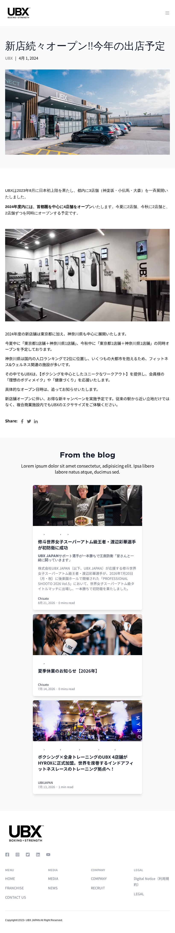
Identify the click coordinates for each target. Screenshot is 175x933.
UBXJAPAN (45, 782)
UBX (9, 58)
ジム (65, 533)
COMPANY (99, 878)
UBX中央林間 (70, 748)
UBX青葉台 (107, 748)
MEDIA (53, 878)
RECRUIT (98, 887)
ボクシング (52, 533)
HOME (10, 878)
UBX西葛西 (52, 748)
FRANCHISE (14, 887)
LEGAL (139, 893)
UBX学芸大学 (89, 748)
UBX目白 (75, 533)
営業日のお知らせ (57, 662)
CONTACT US (15, 897)
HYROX (120, 748)
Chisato (43, 598)
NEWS (53, 887)
